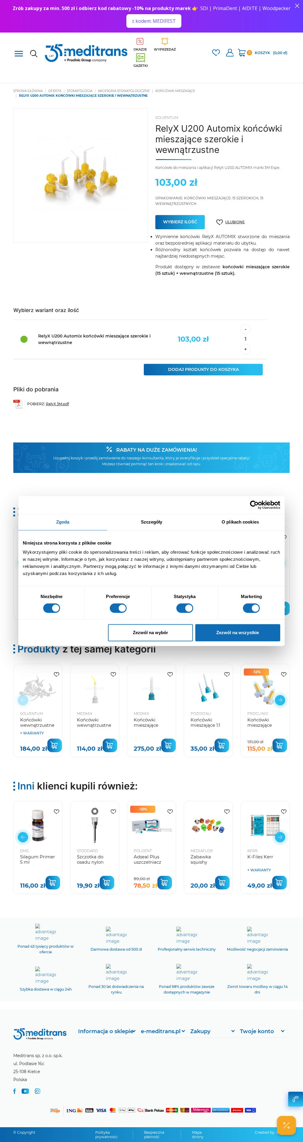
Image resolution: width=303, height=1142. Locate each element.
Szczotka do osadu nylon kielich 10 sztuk (93, 862)
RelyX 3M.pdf (57, 404)
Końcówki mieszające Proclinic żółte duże (262, 728)
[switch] (118, 608)
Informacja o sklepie (105, 1031)
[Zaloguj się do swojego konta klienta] (230, 53)
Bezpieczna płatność (154, 1134)
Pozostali (201, 713)
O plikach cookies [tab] (240, 521)
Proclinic (257, 713)
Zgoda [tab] (63, 521)
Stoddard (87, 851)
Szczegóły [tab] (151, 521)
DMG (24, 851)
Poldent (143, 851)
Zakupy (200, 1031)
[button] (280, 700)
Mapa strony (198, 1134)
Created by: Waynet (272, 1132)
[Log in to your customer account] (216, 53)
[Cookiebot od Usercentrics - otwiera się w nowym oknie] (254, 504)
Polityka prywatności (106, 1134)
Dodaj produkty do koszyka (203, 369)
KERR (252, 851)
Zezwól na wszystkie (237, 632)
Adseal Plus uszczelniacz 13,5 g (147, 862)
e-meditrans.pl (160, 1031)
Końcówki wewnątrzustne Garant (37, 725)
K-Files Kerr (260, 857)
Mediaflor (202, 851)
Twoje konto (257, 1031)
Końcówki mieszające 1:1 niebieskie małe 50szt (208, 728)
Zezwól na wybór (150, 632)
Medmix (84, 713)
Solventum (166, 117)
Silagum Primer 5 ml (37, 859)
